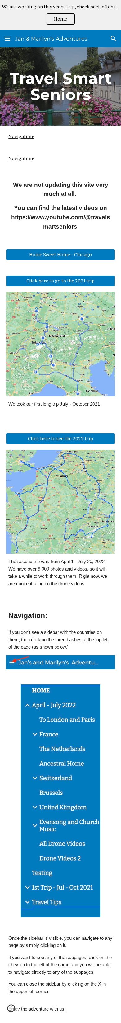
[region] (60, 15)
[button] (7, 38)
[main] (60, 86)
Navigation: (21, 136)
